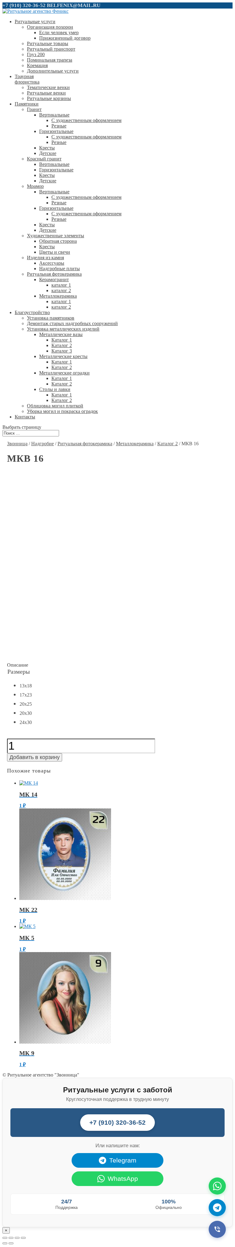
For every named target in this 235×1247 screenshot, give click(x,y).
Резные (58, 125)
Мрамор (35, 186)
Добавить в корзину (34, 757)
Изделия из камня (45, 257)
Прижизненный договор (65, 38)
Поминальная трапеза (49, 60)
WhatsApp (123, 1178)
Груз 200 (36, 54)
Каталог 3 (61, 350)
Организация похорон (50, 27)
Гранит (34, 109)
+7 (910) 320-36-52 (24, 5)
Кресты (47, 147)
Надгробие (42, 443)
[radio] (24, 686)
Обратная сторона (58, 241)
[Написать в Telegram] (217, 1207)
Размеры (18, 671)
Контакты (25, 416)
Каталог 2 (61, 345)
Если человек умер (59, 32)
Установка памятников (50, 318)
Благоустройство (32, 312)
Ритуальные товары (47, 43)
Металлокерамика (58, 296)
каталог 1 (61, 285)
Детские (47, 153)
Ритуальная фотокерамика (54, 274)
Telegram (122, 1160)
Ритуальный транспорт (51, 49)
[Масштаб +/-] (23, 1238)
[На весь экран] (17, 1238)
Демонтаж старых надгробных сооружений (72, 323)
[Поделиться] (11, 1238)
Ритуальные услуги (35, 21)
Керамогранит (54, 279)
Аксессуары (51, 263)
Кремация (37, 65)
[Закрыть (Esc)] (4, 1238)
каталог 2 (61, 290)
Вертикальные (54, 114)
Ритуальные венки (46, 92)
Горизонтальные (56, 131)
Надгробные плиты (59, 268)
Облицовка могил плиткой (55, 405)
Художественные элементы (55, 235)
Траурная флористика (27, 79)
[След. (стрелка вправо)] (11, 1243)
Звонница (17, 443)
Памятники (27, 103)
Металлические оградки (64, 372)
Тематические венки (48, 87)
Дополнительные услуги (53, 70)
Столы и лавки (54, 389)
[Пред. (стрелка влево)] (4, 1243)
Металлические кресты (63, 356)
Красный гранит (44, 158)
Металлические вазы (61, 334)
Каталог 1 (61, 339)
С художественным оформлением (86, 120)
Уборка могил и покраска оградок (62, 411)
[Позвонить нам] (217, 1229)
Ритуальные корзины (49, 98)
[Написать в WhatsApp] (217, 1186)
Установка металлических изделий (63, 328)
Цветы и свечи (54, 252)
